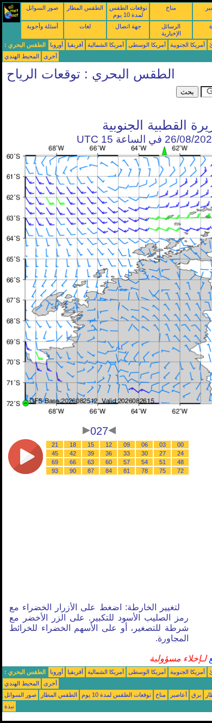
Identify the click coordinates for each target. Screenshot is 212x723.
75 (162, 470)
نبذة (9, 706)
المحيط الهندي (21, 56)
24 (180, 453)
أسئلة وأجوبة (42, 26)
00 (180, 444)
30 (144, 453)
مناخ (171, 7)
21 (55, 444)
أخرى (50, 56)
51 (162, 462)
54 (144, 462)
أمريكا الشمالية (106, 44)
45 (55, 453)
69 (55, 462)
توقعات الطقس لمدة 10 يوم (128, 11)
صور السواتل (42, 7)
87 (91, 470)
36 (108, 453)
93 (55, 470)
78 (144, 470)
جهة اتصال (128, 26)
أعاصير (178, 694)
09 (126, 444)
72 (180, 470)
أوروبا (56, 44)
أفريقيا (75, 44)
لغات (85, 26)
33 (126, 453)
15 (91, 444)
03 (162, 444)
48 (180, 462)
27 (162, 453)
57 (126, 462)
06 (144, 444)
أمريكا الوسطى (147, 44)
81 (126, 470)
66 (73, 462)
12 (108, 444)
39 (91, 453)
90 (73, 470)
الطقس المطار (85, 7)
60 (108, 462)
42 (73, 453)
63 (91, 462)
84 (108, 470)
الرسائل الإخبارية (171, 30)
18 (73, 444)
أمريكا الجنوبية (187, 44)
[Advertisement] (89, 99)
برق (196, 694)
